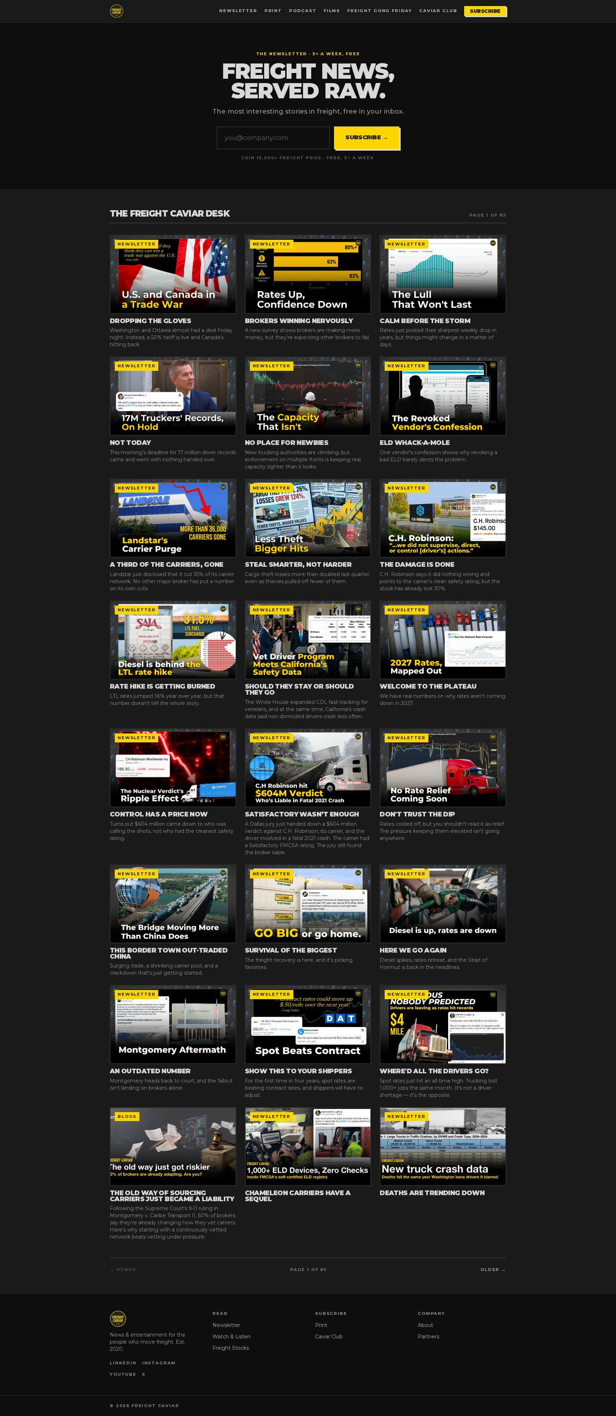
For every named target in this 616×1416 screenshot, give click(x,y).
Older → (493, 1269)
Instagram (159, 1362)
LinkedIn (123, 1362)
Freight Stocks (230, 1348)
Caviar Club (438, 10)
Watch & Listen (231, 1336)
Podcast (303, 10)
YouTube (123, 1374)
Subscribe (485, 11)
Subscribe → (366, 137)
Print (273, 10)
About (425, 1325)
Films (332, 10)
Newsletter (238, 10)
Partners (428, 1336)
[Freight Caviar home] (116, 11)
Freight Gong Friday (379, 10)
